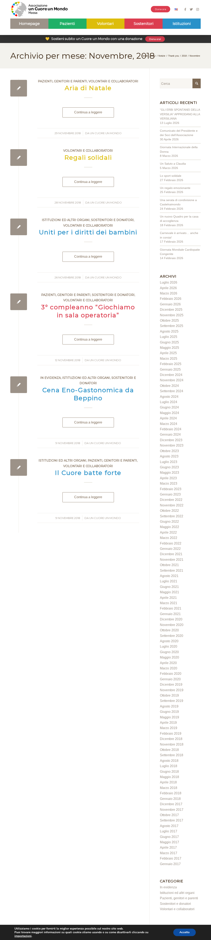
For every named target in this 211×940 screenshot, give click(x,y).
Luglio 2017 (168, 831)
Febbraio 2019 (170, 733)
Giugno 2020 (169, 652)
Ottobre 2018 (169, 750)
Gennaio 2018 (170, 798)
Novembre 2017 (171, 809)
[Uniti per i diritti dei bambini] (18, 227)
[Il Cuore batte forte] (18, 467)
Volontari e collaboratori (113, 81)
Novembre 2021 (171, 559)
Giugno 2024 (169, 407)
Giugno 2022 (169, 521)
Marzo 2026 (168, 293)
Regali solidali (88, 157)
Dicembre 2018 (171, 739)
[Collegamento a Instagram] (198, 9)
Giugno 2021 (169, 587)
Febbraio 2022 (170, 543)
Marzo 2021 (168, 603)
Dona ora (160, 9)
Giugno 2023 (169, 467)
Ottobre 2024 (169, 385)
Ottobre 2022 (169, 510)
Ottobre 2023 (169, 451)
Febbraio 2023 (170, 489)
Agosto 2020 (169, 641)
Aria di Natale (88, 88)
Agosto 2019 (169, 706)
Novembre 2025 (171, 315)
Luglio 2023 (168, 462)
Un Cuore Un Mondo (106, 133)
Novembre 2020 (171, 625)
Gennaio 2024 (170, 434)
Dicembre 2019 (171, 684)
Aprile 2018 (168, 782)
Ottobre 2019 (169, 695)
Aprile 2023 (168, 478)
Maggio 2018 (169, 777)
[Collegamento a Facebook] (185, 9)
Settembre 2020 (171, 636)
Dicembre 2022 (171, 499)
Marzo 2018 (168, 788)
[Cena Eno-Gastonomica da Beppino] (18, 384)
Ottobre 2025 (169, 320)
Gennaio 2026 (170, 304)
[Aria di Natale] (18, 88)
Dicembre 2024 (171, 375)
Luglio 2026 (168, 282)
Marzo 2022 (168, 538)
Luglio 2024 (168, 402)
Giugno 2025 (169, 342)
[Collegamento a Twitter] (191, 9)
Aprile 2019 (168, 722)
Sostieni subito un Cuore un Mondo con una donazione (103, 39)
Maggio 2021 (169, 592)
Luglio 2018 (168, 766)
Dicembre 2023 (171, 440)
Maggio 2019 (169, 717)
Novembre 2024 (171, 380)
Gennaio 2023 (170, 494)
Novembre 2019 (171, 690)
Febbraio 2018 (170, 793)
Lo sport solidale (170, 175)
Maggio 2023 (169, 472)
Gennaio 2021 (170, 614)
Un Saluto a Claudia (173, 163)
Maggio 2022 (169, 527)
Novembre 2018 (171, 744)
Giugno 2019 (169, 711)
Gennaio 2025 (170, 369)
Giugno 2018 (169, 771)
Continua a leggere (88, 112)
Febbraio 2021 (170, 608)
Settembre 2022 (171, 516)
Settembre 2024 (171, 391)
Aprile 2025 (168, 353)
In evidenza (50, 378)
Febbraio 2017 (170, 858)
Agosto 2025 (169, 331)
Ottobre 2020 (169, 630)
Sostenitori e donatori (112, 220)
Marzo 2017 (168, 853)
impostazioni (23, 936)
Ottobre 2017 (169, 815)
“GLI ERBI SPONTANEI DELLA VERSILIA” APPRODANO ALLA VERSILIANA (180, 114)
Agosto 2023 (169, 456)
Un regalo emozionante (175, 188)
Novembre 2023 (171, 445)
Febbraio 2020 (170, 673)
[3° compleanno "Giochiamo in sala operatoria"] (18, 301)
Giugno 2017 (169, 837)
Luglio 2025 (168, 337)
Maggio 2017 (169, 842)
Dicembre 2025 (171, 309)
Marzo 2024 (168, 424)
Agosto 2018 (169, 760)
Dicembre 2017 (171, 804)
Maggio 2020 (169, 657)
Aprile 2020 (168, 663)
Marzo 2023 (168, 483)
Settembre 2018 (171, 755)
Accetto (184, 932)
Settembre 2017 (171, 820)
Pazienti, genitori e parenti (62, 81)
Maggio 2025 (169, 347)
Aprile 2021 (168, 597)
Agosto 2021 (169, 576)
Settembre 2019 (171, 701)
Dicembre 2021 (171, 554)
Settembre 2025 (171, 326)
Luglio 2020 (168, 646)
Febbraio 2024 (170, 429)
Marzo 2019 (168, 728)
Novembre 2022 (171, 505)
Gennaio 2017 (170, 864)
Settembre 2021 (171, 570)
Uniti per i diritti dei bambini (88, 232)
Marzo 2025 (168, 358)
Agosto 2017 (169, 826)
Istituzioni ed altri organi (66, 220)
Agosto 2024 (169, 396)
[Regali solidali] (18, 157)
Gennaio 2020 (170, 679)
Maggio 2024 (169, 413)
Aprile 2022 (168, 532)
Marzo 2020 (168, 668)
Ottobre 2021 (169, 565)
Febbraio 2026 (170, 298)
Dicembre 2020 (171, 619)
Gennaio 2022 (170, 548)
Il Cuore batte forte (88, 473)
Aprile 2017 (168, 847)
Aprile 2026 (168, 288)
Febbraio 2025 (170, 364)
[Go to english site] (176, 10)
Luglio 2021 (168, 581)
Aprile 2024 (168, 418)
